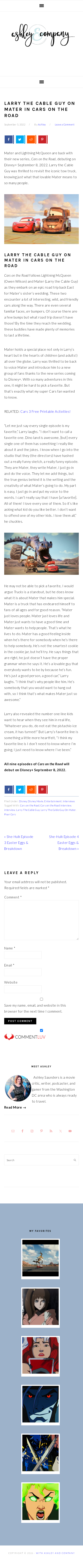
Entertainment (53, 801)
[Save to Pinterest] (43, 139)
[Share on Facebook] (9, 139)
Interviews (69, 801)
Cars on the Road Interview (56, 805)
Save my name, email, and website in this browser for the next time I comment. (35, 1008)
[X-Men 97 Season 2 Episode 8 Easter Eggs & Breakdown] (40, 1421)
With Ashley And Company (41, 42)
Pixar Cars (10, 814)
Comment (13, 897)
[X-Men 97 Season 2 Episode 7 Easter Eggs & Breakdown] (40, 1470)
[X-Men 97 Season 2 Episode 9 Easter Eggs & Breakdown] (40, 1372)
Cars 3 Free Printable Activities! (45, 411)
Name (9, 948)
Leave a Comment (65, 124)
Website (11, 982)
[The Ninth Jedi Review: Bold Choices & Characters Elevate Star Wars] (40, 1324)
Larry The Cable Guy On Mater (58, 809)
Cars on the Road (29, 805)
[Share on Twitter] (20, 139)
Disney (23, 801)
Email (9, 965)
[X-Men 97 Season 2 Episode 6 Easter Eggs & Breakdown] (40, 1519)
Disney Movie (35, 801)
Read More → (15, 1107)
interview (9, 809)
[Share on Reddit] (31, 139)
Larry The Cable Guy (28, 809)
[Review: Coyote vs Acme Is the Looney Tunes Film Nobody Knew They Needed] (40, 1275)
